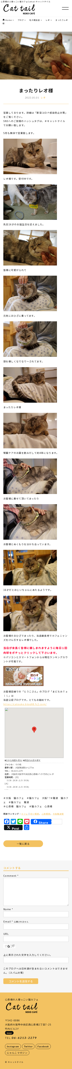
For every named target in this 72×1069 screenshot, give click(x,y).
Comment (10, 875)
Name (7, 909)
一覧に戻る (23, 843)
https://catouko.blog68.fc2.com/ (25, 704)
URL (6, 934)
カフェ (24, 813)
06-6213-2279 (24, 1038)
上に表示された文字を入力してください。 (27, 954)
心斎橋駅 (46, 813)
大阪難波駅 (58, 813)
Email (7, 921)
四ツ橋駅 (34, 813)
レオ (43, 97)
